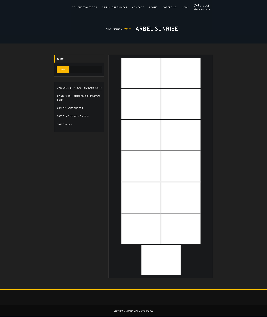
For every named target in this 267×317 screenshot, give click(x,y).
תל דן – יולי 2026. (65, 124)
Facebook (90, 7)
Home (185, 7)
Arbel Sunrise (113, 28)
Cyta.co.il (202, 5)
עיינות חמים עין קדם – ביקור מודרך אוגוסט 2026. (79, 87)
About (153, 7)
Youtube (78, 7)
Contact (138, 7)
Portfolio (170, 7)
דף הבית (127, 28)
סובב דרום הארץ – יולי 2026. (70, 108)
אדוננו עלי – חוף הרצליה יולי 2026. (73, 116)
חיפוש (62, 58)
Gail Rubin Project (114, 7)
